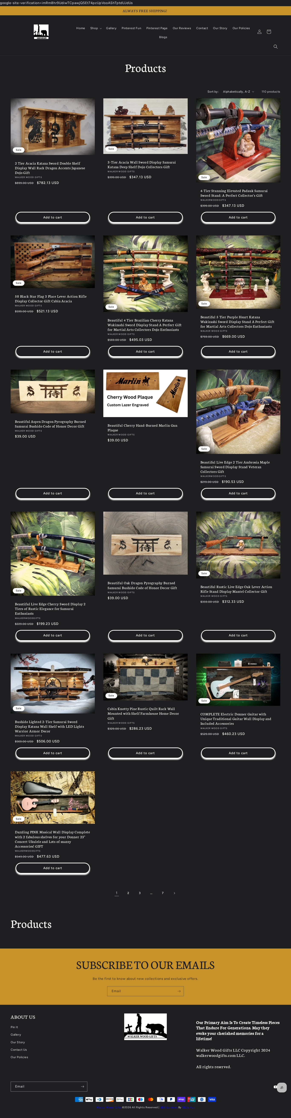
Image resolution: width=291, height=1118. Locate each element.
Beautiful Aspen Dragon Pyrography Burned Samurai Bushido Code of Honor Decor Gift (50, 423)
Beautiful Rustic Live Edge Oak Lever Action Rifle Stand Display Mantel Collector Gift (236, 589)
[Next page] (174, 893)
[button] (275, 46)
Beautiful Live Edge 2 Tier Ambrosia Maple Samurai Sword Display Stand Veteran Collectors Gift (235, 467)
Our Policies (19, 1057)
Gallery (16, 1034)
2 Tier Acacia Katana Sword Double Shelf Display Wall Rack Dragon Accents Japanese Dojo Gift (50, 168)
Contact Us (19, 1050)
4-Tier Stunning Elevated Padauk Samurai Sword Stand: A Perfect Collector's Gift (234, 193)
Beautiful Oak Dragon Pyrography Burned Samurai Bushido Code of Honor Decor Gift (142, 585)
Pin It (14, 1027)
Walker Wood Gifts (108, 1107)
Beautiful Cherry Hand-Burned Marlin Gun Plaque (142, 427)
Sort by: (213, 91)
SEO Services (168, 1107)
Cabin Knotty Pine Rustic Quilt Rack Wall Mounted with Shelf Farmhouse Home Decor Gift (143, 713)
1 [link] (117, 893)
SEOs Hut (188, 1107)
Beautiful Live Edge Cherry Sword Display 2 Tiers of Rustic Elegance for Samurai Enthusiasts (50, 608)
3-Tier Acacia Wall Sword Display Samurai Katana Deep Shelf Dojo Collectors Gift (142, 164)
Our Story (18, 1042)
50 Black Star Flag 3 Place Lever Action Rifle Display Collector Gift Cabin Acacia (51, 298)
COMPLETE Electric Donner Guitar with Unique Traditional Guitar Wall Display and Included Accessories (235, 719)
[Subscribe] (179, 991)
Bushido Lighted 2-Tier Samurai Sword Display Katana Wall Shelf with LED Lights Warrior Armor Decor (49, 726)
